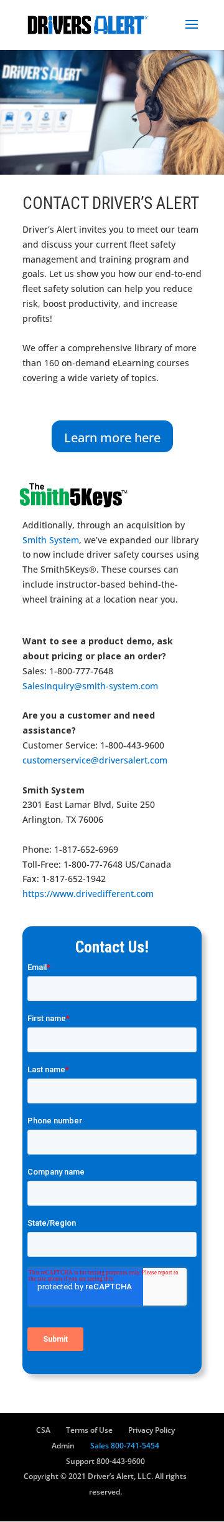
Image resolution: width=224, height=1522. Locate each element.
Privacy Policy (151, 1430)
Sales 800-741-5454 (124, 1445)
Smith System (50, 540)
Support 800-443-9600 (105, 1461)
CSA (43, 1430)
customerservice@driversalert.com (94, 760)
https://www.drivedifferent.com (88, 893)
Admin (63, 1445)
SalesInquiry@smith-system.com (90, 686)
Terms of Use (89, 1430)
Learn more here (112, 437)
